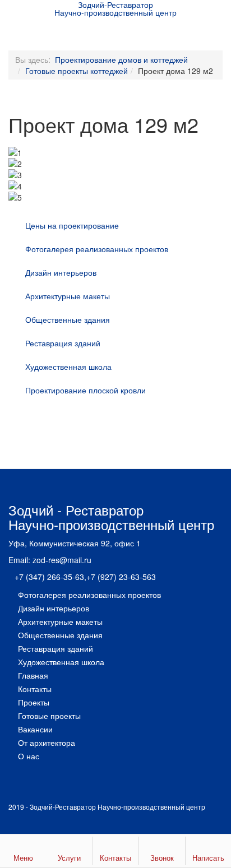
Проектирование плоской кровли (85, 390)
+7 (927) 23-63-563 (121, 576)
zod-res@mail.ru (62, 559)
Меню (23, 857)
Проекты (33, 702)
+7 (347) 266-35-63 (49, 576)
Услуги (69, 857)
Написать (208, 857)
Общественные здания (67, 319)
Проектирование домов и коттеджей (121, 59)
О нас (28, 756)
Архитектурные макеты (67, 295)
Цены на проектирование (72, 225)
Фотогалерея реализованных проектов (96, 248)
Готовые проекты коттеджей (76, 70)
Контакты (35, 688)
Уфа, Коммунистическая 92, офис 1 (74, 543)
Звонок (162, 857)
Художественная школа (68, 366)
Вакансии (35, 729)
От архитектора (46, 742)
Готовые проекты (49, 715)
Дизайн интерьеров (60, 272)
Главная (33, 675)
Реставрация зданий (62, 343)
